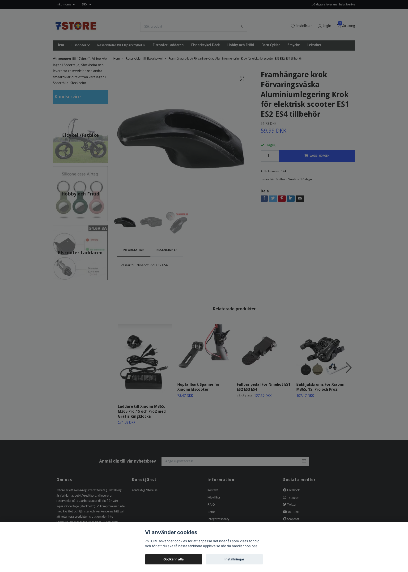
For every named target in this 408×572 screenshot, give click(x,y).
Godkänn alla (173, 559)
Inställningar (234, 559)
